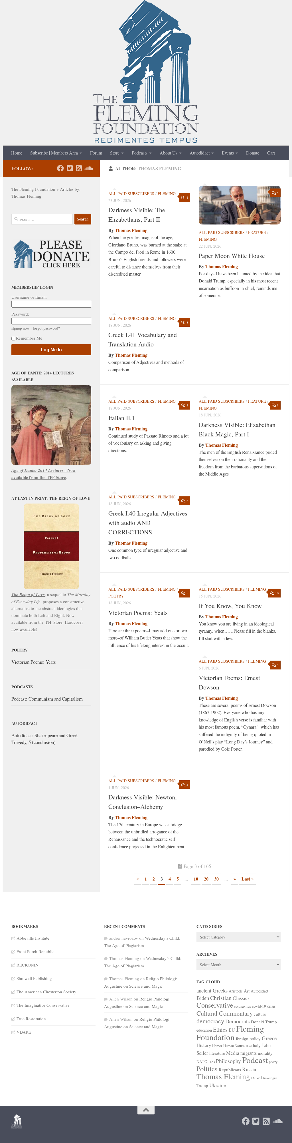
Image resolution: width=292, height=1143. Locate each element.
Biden (202, 997)
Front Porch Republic (35, 951)
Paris (211, 1062)
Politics (207, 1068)
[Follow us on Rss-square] (78, 168)
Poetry (116, 596)
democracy (210, 1020)
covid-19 (259, 1006)
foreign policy (248, 1038)
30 (216, 878)
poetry (273, 1061)
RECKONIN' (28, 965)
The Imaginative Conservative (43, 1005)
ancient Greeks (212, 990)
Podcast (255, 1059)
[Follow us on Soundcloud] (87, 168)
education (204, 1030)
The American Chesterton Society (46, 991)
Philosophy (228, 1061)
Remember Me (29, 338)
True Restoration (31, 1018)
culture (260, 1014)
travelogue (270, 1078)
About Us (168, 153)
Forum (96, 153)
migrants (248, 1053)
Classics (241, 997)
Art (247, 991)
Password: (20, 314)
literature (217, 1053)
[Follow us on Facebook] (60, 168)
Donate (252, 153)
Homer (217, 1045)
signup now (20, 328)
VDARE (24, 1032)
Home (16, 153)
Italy (257, 1045)
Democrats (237, 1021)
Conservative (214, 1005)
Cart (271, 153)
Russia (249, 1069)
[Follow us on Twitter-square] (69, 168)
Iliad (249, 1046)
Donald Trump (264, 1021)
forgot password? (46, 328)
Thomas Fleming (131, 230)
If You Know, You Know (230, 605)
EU (232, 1030)
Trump (202, 1085)
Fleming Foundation (230, 1032)
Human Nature (234, 1045)
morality (265, 1053)
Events (228, 153)
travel (256, 1077)
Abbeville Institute (33, 938)
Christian (221, 998)
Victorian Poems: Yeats (138, 612)
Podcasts (139, 153)
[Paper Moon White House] (240, 205)
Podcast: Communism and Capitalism (47, 698)
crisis (271, 1006)
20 (206, 878)
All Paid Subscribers (131, 193)
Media (232, 1052)
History (203, 1045)
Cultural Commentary (224, 1013)
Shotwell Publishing (34, 978)
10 (196, 878)
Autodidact (200, 153)
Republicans (230, 1069)
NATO (201, 1061)
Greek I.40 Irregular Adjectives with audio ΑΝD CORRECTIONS (147, 522)
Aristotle (236, 991)
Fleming (167, 193)
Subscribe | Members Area (54, 153)
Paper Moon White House (232, 255)
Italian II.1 (121, 418)
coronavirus (242, 1006)
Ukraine (217, 1085)
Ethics (220, 1029)
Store (114, 153)
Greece (269, 1038)
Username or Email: (29, 297)
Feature (257, 232)
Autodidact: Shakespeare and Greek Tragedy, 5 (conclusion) (44, 738)
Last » (248, 878)
